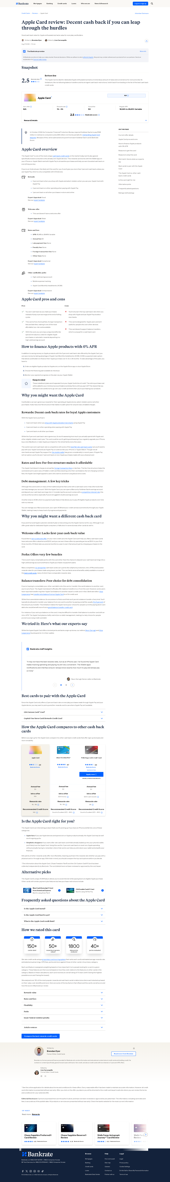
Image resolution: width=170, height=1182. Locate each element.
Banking (87, 1163)
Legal (121, 1159)
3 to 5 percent (98, 602)
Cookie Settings (124, 1166)
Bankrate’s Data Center (92, 1174)
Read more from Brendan (123, 1054)
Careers (107, 1166)
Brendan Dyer (37, 40)
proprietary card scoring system (54, 959)
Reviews (35, 13)
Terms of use (123, 1174)
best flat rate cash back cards (81, 447)
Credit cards (89, 1166)
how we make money (39, 59)
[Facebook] (23, 1171)
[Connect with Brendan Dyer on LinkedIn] (134, 1048)
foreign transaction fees (63, 468)
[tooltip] (41, 79)
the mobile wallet (58, 452)
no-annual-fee (40, 568)
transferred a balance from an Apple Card (48, 594)
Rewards (36, 1114)
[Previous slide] (55, 685)
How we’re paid (110, 1159)
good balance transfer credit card (60, 607)
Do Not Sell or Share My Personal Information (134, 1170)
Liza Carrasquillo (60, 40)
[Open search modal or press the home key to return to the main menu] (152, 3)
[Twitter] (27, 1171)
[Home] (22, 4)
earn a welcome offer (39, 539)
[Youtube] (38, 1171)
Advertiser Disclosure (142, 13)
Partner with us (109, 1174)
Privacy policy (123, 1163)
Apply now (90, 774)
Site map (108, 1163)
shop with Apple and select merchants (59, 423)
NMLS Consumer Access (52, 1160)
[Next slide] (72, 685)
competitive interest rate (91, 492)
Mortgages (88, 1159)
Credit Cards (26, 13)
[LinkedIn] (34, 1171)
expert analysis (39, 200)
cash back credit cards (61, 156)
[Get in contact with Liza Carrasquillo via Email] (45, 1076)
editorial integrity (88, 57)
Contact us (108, 1170)
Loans (87, 1170)
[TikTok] (42, 1171)
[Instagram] (30, 1171)
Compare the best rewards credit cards (40, 1036)
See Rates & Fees (91, 770)
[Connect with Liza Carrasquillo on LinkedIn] (41, 1076)
